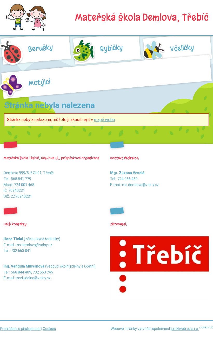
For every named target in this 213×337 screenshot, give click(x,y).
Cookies (49, 329)
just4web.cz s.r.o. (185, 329)
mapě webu (104, 119)
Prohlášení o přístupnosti (20, 329)
